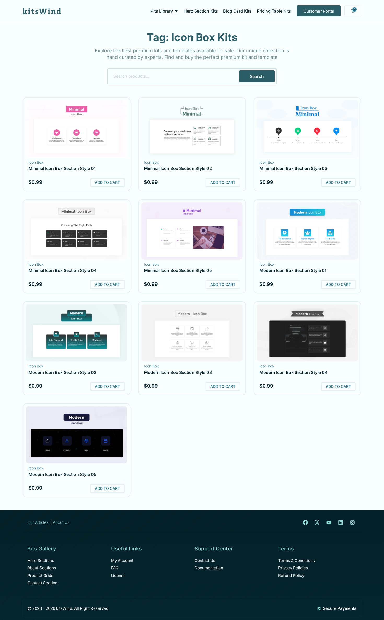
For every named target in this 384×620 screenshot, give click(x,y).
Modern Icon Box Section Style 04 (293, 372)
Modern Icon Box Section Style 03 (178, 372)
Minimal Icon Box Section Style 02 (178, 168)
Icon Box (35, 162)
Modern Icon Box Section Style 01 (293, 270)
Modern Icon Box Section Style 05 (62, 474)
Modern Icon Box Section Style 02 (62, 372)
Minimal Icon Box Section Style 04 (62, 270)
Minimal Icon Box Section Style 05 (178, 270)
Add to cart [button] (107, 182)
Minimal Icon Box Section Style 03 (293, 168)
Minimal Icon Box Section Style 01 (62, 168)
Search (257, 76)
